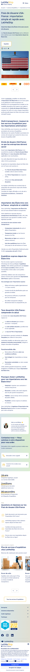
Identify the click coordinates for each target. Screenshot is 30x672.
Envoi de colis (6, 573)
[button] (15, 607)
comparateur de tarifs (11, 251)
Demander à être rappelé (13, 455)
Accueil (3, 7)
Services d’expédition (12, 7)
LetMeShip (9, 98)
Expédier (6, 44)
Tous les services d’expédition (15, 599)
